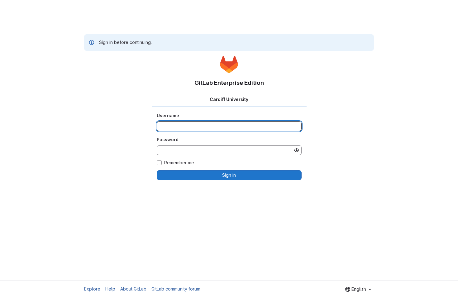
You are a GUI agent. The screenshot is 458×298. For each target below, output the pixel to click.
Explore (92, 288)
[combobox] (358, 289)
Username (168, 115)
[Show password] (297, 150)
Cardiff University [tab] (229, 99)
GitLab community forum (175, 288)
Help (110, 288)
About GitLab (133, 288)
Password (168, 139)
